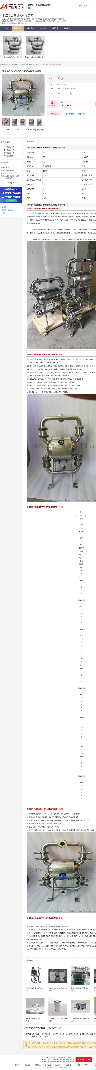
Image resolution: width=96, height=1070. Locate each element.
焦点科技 (61, 1068)
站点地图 (48, 1065)
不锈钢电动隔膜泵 (57, 1034)
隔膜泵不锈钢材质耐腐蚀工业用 (35, 57)
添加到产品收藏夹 (8, 210)
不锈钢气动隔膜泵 (32, 1034)
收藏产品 (8, 130)
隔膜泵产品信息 (51, 1057)
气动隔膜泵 (14, 65)
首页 (1, 65)
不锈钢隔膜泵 (45, 1034)
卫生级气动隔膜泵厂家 (27, 65)
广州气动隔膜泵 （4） (10, 156)
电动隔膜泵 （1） (9, 150)
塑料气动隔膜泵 (31, 1036)
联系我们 (27, 1065)
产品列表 (7, 65)
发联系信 (54, 114)
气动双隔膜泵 (43, 1036)
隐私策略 (58, 1065)
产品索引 (5, 207)
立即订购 (81, 114)
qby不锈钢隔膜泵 (72, 1034)
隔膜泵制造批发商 (64, 1057)
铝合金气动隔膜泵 (86, 1034)
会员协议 (68, 1065)
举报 (18, 130)
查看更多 (11, 183)
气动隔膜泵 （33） (9, 147)
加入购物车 (70, 114)
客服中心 (38, 1065)
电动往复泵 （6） (9, 153)
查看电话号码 (9, 170)
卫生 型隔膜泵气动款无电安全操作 (13, 57)
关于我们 (17, 1065)
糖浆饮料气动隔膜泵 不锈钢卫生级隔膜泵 (61, 1060)
